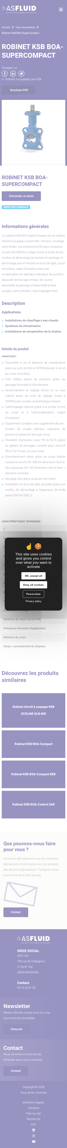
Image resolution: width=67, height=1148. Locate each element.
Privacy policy (33, 601)
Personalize (33, 594)
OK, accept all (33, 575)
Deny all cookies (33, 584)
